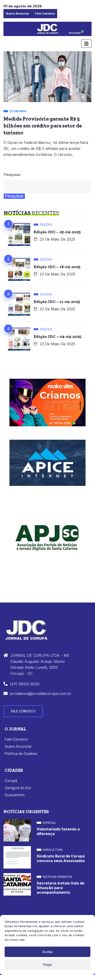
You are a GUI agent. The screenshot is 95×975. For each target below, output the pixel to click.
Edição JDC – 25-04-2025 (57, 231)
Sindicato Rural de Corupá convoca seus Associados (61, 858)
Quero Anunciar (17, 13)
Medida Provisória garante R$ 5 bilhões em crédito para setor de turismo (42, 125)
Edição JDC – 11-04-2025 (57, 301)
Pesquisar (12, 174)
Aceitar (47, 952)
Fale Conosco (45, 13)
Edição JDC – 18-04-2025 (57, 266)
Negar (47, 964)
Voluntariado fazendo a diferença (58, 831)
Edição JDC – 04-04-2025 (57, 336)
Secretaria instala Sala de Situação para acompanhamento (60, 888)
